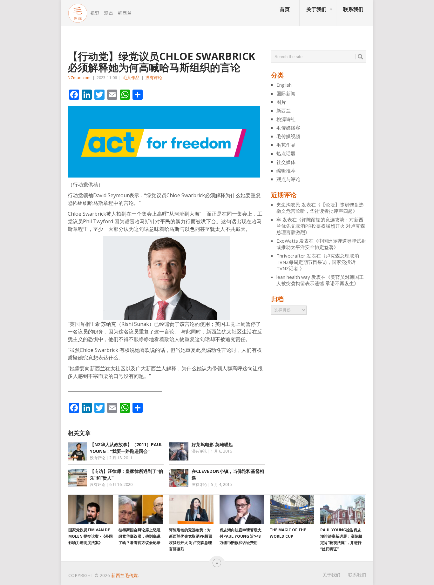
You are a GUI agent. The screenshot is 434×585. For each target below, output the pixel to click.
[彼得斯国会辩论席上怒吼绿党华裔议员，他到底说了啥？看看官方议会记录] (141, 509)
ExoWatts (287, 241)
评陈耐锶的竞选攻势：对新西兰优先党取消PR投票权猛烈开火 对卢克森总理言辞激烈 (320, 225)
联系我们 (353, 9)
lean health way (293, 277)
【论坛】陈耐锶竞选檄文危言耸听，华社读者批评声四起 (319, 207)
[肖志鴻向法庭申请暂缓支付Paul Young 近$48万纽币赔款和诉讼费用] (242, 509)
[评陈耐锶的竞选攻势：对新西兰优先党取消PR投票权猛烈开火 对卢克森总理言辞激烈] (191, 509)
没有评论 (154, 77)
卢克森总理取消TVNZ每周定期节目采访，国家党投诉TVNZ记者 (317, 262)
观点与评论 (288, 179)
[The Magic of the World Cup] (292, 509)
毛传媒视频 (288, 136)
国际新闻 (285, 93)
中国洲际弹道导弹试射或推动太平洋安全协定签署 (321, 244)
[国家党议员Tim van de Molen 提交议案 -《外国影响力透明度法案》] (90, 509)
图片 (281, 102)
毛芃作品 (131, 77)
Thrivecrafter (290, 255)
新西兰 (283, 110)
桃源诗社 (285, 119)
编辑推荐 (285, 170)
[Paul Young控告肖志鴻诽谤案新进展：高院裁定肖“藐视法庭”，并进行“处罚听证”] (342, 509)
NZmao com (79, 77)
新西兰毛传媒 (124, 575)
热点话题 (285, 153)
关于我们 (316, 9)
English (284, 85)
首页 (285, 9)
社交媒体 (285, 162)
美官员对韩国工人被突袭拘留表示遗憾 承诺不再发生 (320, 280)
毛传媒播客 (288, 127)
